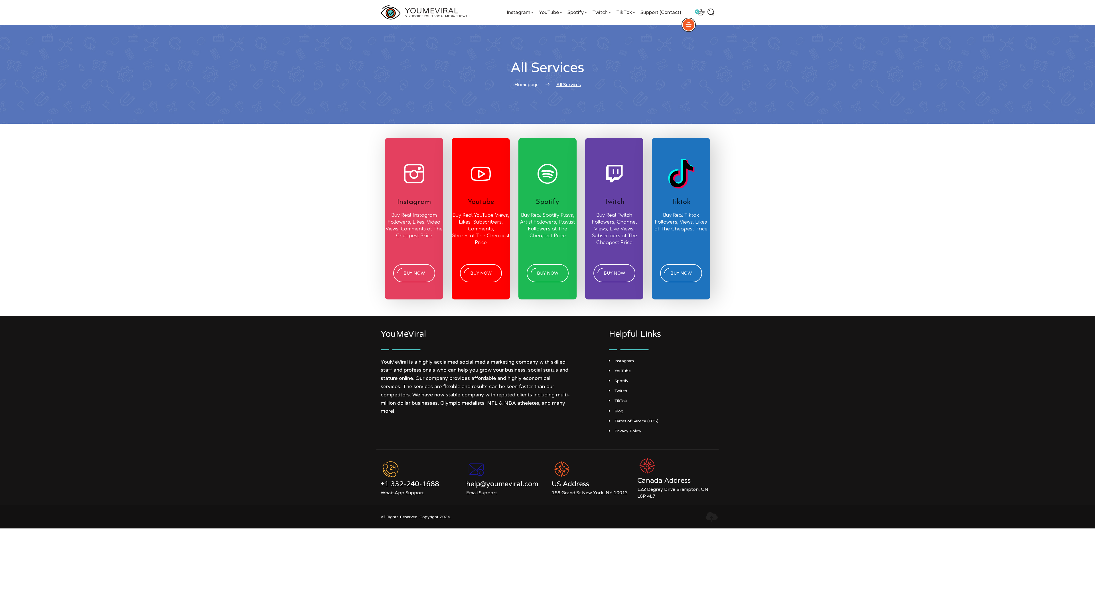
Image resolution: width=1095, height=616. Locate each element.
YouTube (549, 12)
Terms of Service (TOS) (636, 421)
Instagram (518, 12)
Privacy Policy (628, 431)
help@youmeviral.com (502, 484)
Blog (619, 411)
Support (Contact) (660, 12)
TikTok (624, 12)
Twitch (600, 12)
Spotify (575, 12)
